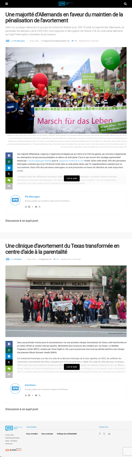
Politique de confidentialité (67, 434)
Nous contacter (47, 434)
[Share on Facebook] (9, 155)
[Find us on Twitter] (104, 433)
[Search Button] (125, 4)
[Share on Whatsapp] (9, 162)
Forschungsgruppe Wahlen (39, 160)
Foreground (47, 41)
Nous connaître (32, 434)
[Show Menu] (6, 4)
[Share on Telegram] (9, 168)
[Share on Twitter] (9, 174)
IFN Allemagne (19, 41)
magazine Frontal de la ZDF (71, 160)
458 (75, 41)
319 (57, 259)
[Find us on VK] (109, 433)
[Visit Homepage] (66, 4)
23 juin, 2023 (34, 41)
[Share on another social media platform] (9, 186)
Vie (68, 41)
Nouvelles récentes (59, 41)
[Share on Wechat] (9, 180)
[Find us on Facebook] (99, 433)
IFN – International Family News (12, 438)
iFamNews (18, 259)
